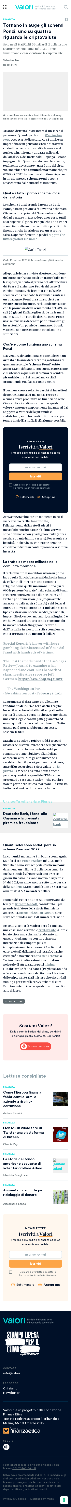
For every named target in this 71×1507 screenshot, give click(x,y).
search (66, 7)
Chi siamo (10, 1388)
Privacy (7, 1499)
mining (50, 964)
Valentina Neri (11, 60)
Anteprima (48, 497)
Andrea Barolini (12, 1113)
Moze (50, 1499)
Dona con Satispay (35, 1046)
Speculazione (14, 1001)
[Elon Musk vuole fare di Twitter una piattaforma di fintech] (60, 1134)
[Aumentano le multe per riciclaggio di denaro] (60, 1197)
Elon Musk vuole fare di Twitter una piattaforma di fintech (23, 1132)
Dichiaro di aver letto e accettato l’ (31, 486)
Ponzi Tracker (32, 861)
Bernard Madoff (26, 904)
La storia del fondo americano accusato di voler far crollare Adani (22, 1163)
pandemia (17, 887)
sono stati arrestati (47, 956)
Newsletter (11, 1392)
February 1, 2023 (49, 693)
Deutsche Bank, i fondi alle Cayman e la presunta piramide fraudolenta (25, 818)
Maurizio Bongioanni (15, 1175)
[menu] (5, 7)
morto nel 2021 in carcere (36, 913)
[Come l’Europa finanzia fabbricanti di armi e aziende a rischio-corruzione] (60, 1099)
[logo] (35, 7)
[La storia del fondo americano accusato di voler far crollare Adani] (60, 1166)
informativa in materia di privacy (32, 488)
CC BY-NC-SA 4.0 (24, 1468)
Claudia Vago (11, 1144)
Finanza (9, 19)
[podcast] (6, 1447)
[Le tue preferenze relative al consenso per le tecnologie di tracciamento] (64, 1500)
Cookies (20, 1499)
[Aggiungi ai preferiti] (66, 19)
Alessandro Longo (14, 1204)
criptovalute (47, 930)
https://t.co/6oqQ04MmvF (40, 679)
